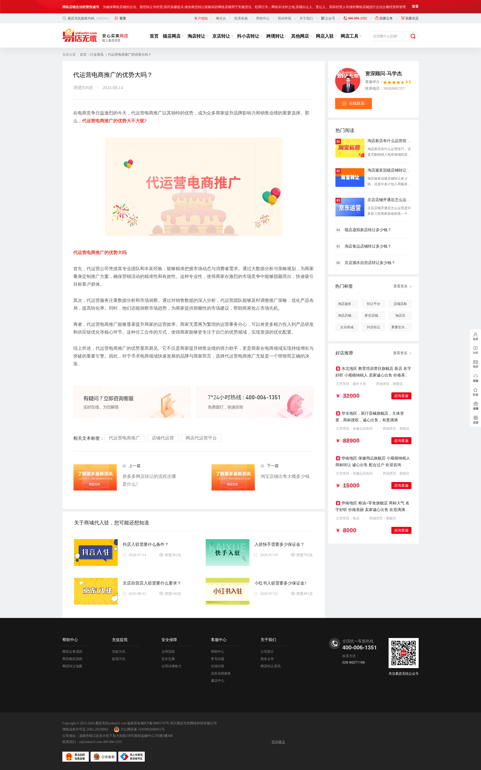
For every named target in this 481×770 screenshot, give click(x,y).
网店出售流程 (72, 652)
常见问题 (217, 659)
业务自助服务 (221, 673)
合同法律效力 (171, 666)
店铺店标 (400, 304)
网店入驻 (325, 36)
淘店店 (400, 315)
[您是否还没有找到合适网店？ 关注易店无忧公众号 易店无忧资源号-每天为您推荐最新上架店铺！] (475, 420)
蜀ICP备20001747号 (155, 723)
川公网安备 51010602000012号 (143, 729)
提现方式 (118, 659)
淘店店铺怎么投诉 (348, 315)
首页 (154, 36)
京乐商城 (347, 327)
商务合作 (267, 659)
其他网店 (300, 36)
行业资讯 (97, 55)
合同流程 (168, 652)
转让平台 (373, 304)
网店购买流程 (72, 659)
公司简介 (267, 652)
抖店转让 (373, 327)
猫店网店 (172, 36)
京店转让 (221, 36)
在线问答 (217, 666)
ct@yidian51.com (90, 742)
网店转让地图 (72, 666)
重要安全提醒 (401, 327)
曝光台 (221, 18)
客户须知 (201, 18)
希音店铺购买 (375, 315)
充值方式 (118, 652)
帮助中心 (262, 18)
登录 (122, 18)
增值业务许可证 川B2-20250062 (85, 729)
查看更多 (400, 286)
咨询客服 (401, 396)
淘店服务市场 (348, 304)
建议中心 (217, 681)
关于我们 (306, 18)
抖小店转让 (249, 36)
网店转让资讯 (271, 666)
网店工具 (350, 36)
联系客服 (241, 18)
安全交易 (168, 659)
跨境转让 (275, 36)
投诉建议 (278, 742)
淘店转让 (197, 36)
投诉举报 (284, 18)
